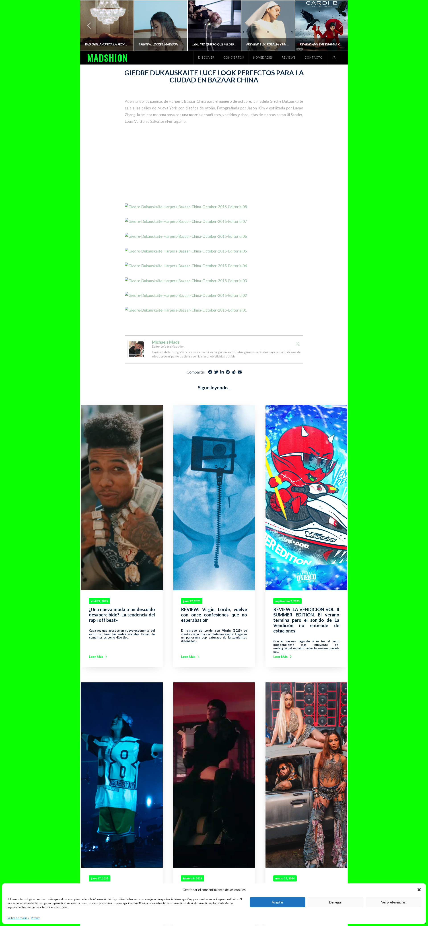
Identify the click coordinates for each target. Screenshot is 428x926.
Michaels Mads (166, 342)
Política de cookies (18, 918)
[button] (419, 889)
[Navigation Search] (334, 57)
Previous (89, 25)
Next (338, 25)
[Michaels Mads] (136, 348)
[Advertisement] (214, 164)
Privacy (35, 918)
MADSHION (107, 57)
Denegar (335, 902)
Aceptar (278, 902)
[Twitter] (297, 343)
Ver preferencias (393, 902)
